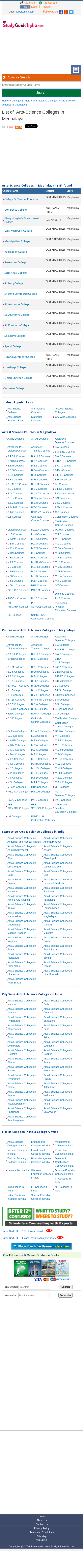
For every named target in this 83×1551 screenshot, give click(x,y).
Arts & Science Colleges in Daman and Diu (58, 865)
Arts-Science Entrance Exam (15, 419)
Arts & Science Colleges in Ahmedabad (21, 1027)
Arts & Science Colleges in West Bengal (21, 981)
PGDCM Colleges (17, 800)
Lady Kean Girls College (18, 230)
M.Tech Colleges (16, 787)
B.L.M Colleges (39, 690)
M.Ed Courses (63, 553)
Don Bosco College (15, 209)
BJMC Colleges (16, 713)
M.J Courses (14, 567)
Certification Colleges (66, 718)
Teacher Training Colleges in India (16, 1160)
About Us (42, 1520)
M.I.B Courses (62, 562)
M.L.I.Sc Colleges (40, 768)
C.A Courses (62, 512)
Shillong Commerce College (20, 293)
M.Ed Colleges (63, 754)
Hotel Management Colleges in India (41, 1160)
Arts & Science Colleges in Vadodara (58, 1093)
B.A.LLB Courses (40, 456)
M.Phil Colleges (63, 773)
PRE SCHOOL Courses (41, 605)
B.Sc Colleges (63, 704)
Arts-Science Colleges (45, 100)
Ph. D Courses (39, 598)
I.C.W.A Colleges (40, 731)
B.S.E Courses (15, 502)
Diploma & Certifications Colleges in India (64, 1162)
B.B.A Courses (39, 461)
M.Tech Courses (16, 585)
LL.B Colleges (15, 735)
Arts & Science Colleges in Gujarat (21, 881)
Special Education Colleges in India (41, 1197)
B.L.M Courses (39, 488)
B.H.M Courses (63, 479)
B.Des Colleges (63, 671)
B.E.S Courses (15, 475)
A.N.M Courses (39, 438)
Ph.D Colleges (63, 800)
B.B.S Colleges (39, 667)
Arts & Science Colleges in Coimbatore (21, 1044)
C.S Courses (14, 516)
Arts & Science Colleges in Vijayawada (58, 1110)
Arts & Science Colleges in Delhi (21, 873)
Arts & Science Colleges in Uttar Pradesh (58, 972)
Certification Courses (66, 516)
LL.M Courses (39, 534)
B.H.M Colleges (63, 681)
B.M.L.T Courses (40, 493)
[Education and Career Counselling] (41, 1209)
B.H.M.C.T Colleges (18, 685)
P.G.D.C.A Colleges (18, 791)
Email (10, 127)
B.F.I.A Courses (39, 479)
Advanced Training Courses (40, 449)
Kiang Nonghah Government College (21, 220)
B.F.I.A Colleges (40, 681)
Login (33, 6)
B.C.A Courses (63, 465)
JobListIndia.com (25, 11)
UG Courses (14, 615)
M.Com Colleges (64, 749)
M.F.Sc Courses (63, 557)
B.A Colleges (62, 645)
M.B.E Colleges (63, 740)
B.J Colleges (62, 685)
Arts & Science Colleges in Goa (58, 873)
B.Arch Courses (16, 461)
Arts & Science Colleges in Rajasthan (21, 956)
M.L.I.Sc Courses (40, 567)
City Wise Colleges (65, 417)
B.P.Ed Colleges (16, 699)
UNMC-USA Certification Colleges (42, 818)
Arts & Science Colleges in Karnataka (58, 898)
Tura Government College (19, 357)
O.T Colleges (62, 787)
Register (46, 6)
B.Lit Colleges (15, 695)
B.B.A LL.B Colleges (63, 660)
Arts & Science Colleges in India (16, 1144)
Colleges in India (21, 100)
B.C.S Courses (15, 470)
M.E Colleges (38, 754)
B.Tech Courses (63, 507)
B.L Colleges (14, 690)
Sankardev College (15, 262)
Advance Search (19, 77)
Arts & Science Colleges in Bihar (21, 856)
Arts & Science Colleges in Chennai (58, 1011)
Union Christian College (18, 378)
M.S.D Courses (39, 576)
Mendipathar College (17, 241)
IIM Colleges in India (15, 1189)
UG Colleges (14, 816)
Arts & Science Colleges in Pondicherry (58, 947)
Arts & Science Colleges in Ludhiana (58, 1044)
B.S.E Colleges (15, 704)
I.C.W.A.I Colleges (65, 731)
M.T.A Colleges (39, 782)
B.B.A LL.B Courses (65, 461)
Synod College (12, 346)
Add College (49, 2)
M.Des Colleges (16, 754)
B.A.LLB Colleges (41, 654)
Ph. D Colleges (39, 800)
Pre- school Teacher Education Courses (65, 607)
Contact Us (42, 1524)
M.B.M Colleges (16, 745)
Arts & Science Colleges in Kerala (21, 906)
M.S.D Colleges (39, 777)
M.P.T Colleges (39, 773)
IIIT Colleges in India (39, 1189)
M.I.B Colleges (63, 763)
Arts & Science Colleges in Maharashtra (21, 914)
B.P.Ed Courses (15, 498)
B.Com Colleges (40, 671)
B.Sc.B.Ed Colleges (18, 709)
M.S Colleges (14, 777)
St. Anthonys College (16, 304)
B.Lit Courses (14, 493)
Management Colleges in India (64, 1144)
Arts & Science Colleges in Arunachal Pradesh (21, 848)
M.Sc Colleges (15, 782)
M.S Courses (14, 576)
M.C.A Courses (39, 543)
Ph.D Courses (62, 598)
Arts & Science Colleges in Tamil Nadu (21, 964)
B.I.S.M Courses (40, 484)
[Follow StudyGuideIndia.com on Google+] (66, 11)
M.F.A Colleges (15, 759)
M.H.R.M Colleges (41, 763)
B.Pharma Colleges (42, 699)
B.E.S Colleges (15, 676)
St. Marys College (14, 336)
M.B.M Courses (15, 543)
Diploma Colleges (17, 731)
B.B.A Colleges (39, 658)
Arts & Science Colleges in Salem (21, 1085)
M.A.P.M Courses (16, 539)
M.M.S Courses (63, 567)
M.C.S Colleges (39, 749)
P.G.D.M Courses (40, 590)
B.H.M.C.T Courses (17, 484)
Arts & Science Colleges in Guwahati (58, 1069)
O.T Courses (62, 585)
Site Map (42, 1536)
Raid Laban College (15, 251)
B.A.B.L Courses (16, 456)
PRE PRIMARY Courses (17, 605)
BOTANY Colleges (41, 713)
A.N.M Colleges (39, 636)
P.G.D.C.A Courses (17, 590)
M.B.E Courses (63, 539)
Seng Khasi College (15, 272)
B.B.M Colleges (15, 667)
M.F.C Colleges (39, 759)
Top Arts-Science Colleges (64, 410)
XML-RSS (41, 1540)
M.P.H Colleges (15, 773)
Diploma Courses (17, 529)
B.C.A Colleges (63, 667)
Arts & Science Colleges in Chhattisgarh (21, 865)
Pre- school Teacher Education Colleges (66, 808)
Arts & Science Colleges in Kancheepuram (21, 1118)
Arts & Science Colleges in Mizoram (58, 931)
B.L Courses (14, 488)
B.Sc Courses (62, 502)
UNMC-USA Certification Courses (42, 617)
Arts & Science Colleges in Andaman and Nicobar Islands (24, 840)
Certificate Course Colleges (40, 720)
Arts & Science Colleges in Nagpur (58, 1052)
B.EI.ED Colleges (64, 676)
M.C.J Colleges (63, 745)
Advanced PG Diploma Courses (17, 449)
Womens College (14, 388)
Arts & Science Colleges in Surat (21, 1035)
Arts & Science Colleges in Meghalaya (58, 914)
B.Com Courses (40, 470)
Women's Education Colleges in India (42, 1174)
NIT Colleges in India (63, 1189)
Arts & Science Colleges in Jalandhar (58, 1085)
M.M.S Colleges (63, 768)
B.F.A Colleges (15, 681)
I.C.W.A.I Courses (64, 529)
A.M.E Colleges (15, 636)
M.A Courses (62, 534)
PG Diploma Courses (64, 592)
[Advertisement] (20, 49)
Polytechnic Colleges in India (64, 1152)
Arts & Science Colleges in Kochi (58, 1102)
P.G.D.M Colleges (40, 791)
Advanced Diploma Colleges (65, 638)
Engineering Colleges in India (40, 1144)
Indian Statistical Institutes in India (16, 1197)
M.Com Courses (64, 548)
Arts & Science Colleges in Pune (58, 1027)
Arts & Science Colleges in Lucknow (21, 1052)
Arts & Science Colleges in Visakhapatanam (21, 1102)
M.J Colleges (14, 768)
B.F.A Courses (15, 479)
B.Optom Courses (64, 493)
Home (5, 100)
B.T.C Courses (39, 507)
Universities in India (18, 1170)
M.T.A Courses (39, 580)
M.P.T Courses (39, 571)
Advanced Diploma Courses (64, 440)
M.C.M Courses (15, 548)
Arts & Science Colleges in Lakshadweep (58, 906)
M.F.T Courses (15, 562)
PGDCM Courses (16, 598)
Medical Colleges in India (17, 1152)
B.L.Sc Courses (63, 488)
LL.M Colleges (39, 735)
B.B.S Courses (39, 465)
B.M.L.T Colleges (40, 695)
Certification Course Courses (64, 523)
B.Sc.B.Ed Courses (17, 507)
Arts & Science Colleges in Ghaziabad (21, 1110)
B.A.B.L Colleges (16, 654)
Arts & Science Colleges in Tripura (58, 964)
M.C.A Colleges (39, 745)
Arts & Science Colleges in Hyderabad (21, 1019)
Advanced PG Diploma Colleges (17, 647)
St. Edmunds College (16, 325)
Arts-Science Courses (38, 410)
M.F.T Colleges (15, 763)
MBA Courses (38, 585)
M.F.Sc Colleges (64, 759)
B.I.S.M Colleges (40, 685)
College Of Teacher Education (21, 199)
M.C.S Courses (39, 548)
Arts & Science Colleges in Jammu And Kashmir (21, 898)
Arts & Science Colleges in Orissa (58, 939)
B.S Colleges (62, 699)
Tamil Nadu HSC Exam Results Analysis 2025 (29, 1238)
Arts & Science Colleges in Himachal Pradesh (58, 881)
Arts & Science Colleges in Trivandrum (21, 1077)
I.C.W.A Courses (40, 529)
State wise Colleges (37, 419)
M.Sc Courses (15, 580)
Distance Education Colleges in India (65, 1172)
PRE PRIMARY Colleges (18, 806)
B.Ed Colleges (39, 676)
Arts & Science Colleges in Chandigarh (58, 856)
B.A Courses (62, 447)
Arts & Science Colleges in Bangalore (58, 1019)
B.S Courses (62, 498)
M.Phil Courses (63, 571)
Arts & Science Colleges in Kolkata (21, 1011)
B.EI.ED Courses (64, 475)
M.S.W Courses (63, 576)
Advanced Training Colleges (41, 647)
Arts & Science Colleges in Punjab (21, 947)
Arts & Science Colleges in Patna (58, 1060)
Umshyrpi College (15, 367)
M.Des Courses (15, 553)
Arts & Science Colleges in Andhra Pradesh (58, 840)
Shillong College (13, 283)
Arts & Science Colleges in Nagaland (21, 939)
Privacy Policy (41, 1528)
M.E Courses (38, 553)
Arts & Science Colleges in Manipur (58, 923)
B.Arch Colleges (16, 658)
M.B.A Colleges (39, 740)
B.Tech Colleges (64, 709)
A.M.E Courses (15, 438)
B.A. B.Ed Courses (65, 451)
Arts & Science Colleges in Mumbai (21, 1002)
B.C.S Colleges (15, 671)
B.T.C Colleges (39, 709)
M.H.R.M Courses (41, 562)
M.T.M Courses (63, 580)
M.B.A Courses (39, 539)
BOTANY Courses (41, 512)
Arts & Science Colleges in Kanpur (21, 1093)
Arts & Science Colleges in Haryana (21, 889)
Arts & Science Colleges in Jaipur (58, 1035)
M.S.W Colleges (64, 777)
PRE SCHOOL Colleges (41, 806)
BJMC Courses (15, 512)
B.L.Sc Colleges (64, 690)
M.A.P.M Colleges (17, 740)
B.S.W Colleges (39, 704)
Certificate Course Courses (40, 518)
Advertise (29, 2)
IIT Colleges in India (63, 1180)
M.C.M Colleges (16, 749)
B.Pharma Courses (41, 498)
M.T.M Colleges (63, 782)
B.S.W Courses (39, 502)
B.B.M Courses (15, 465)
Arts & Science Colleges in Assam (58, 848)
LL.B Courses (14, 534)
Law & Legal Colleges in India (40, 1152)
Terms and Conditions (42, 1532)
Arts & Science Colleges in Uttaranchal (21, 972)
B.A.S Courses (63, 456)
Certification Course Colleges (64, 725)
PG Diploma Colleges (65, 793)
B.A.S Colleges (63, 654)
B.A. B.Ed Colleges (65, 649)
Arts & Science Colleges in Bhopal (21, 1060)
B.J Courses (61, 484)
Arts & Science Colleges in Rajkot (58, 1077)
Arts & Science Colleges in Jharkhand (58, 889)
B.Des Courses (63, 470)
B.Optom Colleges (65, 695)
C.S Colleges (14, 718)
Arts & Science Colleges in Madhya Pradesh (21, 931)
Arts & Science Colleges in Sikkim (58, 956)
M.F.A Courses (15, 557)
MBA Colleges (39, 787)
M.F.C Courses (39, 557)
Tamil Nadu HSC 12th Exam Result (23, 1231)
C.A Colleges (62, 713)
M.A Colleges (62, 735)
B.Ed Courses (38, 475)
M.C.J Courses (63, 543)
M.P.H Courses (15, 571)
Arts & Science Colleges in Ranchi (21, 1069)
